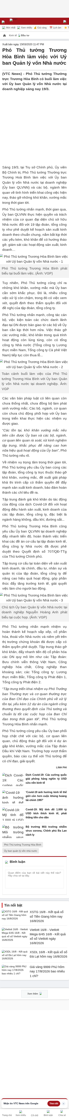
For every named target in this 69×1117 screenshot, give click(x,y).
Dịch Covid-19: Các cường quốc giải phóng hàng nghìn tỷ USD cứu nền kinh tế (46, 778)
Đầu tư (25, 35)
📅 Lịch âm (55, 27)
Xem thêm (33, 993)
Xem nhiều (26, 27)
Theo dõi (54, 1103)
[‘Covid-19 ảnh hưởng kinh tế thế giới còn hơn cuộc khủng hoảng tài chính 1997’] (13, 797)
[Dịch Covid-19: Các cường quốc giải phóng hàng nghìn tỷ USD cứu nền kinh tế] (13, 779)
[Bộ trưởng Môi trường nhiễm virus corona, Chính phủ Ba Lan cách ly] (13, 831)
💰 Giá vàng (40, 27)
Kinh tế (13, 35)
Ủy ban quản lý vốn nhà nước (20, 850)
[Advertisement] (34, 126)
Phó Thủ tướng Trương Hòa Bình (22, 844)
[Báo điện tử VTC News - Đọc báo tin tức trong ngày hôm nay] (21, 21)
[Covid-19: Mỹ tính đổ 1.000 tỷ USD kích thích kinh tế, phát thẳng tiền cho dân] (13, 814)
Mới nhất (10, 27)
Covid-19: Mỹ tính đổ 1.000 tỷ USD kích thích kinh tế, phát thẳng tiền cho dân (46, 813)
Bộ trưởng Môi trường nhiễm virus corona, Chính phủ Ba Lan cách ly (46, 830)
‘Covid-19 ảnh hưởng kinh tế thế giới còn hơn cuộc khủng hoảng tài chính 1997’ (46, 796)
